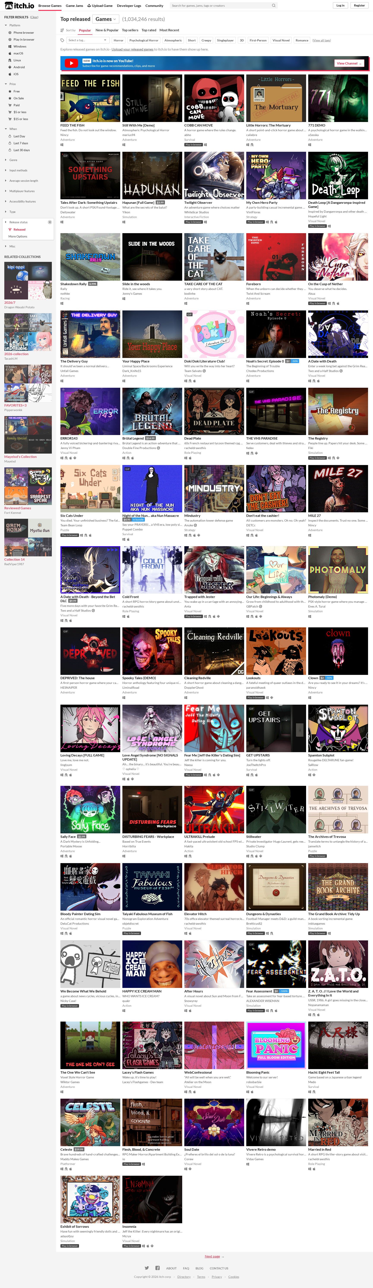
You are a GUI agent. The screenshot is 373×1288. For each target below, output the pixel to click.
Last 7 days (21, 143)
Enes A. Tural (317, 606)
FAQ (186, 1268)
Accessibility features (22, 201)
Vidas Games (255, 1159)
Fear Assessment (259, 991)
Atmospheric (173, 40)
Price (12, 84)
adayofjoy (67, 1236)
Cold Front (130, 597)
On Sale (19, 98)
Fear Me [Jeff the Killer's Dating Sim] (212, 755)
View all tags (321, 40)
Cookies (233, 1277)
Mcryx (126, 1236)
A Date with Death (322, 361)
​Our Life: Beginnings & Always (269, 597)
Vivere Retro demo (261, 1149)
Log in (341, 5)
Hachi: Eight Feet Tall (324, 1072)
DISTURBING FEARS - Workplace (148, 836)
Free (17, 91)
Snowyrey (191, 1001)
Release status (18, 222)
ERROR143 (68, 438)
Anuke (188, 525)
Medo (312, 1082)
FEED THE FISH (72, 125)
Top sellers (130, 30)
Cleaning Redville (197, 678)
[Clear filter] (50, 222)
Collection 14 (14, 559)
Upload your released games (132, 49)
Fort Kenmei (12, 512)
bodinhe (189, 293)
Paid (17, 105)
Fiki (310, 448)
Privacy (217, 1277)
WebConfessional (198, 1072)
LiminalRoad (130, 687)
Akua (311, 293)
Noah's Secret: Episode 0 (265, 361)
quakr (126, 1001)
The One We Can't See (77, 1072)
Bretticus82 (254, 923)
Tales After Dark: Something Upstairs (88, 202)
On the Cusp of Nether (325, 284)
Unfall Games (69, 371)
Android (19, 67)
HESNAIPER (68, 687)
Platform (14, 25)
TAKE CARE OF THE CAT (203, 284)
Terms (201, 1277)
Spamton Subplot (321, 755)
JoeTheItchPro (256, 765)
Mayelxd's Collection (20, 456)
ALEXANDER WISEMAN (262, 1001)
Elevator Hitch (195, 914)
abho (187, 135)
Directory (184, 1277)
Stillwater (253, 836)
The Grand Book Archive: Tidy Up (334, 914)
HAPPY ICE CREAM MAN (141, 991)
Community (154, 5)
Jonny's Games (132, 293)
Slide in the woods (136, 284)
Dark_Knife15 (131, 371)
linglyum (66, 765)
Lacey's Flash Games (138, 1072)
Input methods (18, 170)
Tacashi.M (10, 358)
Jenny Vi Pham (70, 448)
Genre (13, 160)
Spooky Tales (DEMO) (139, 678)
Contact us (219, 1268)
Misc (12, 246)
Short (192, 40)
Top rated (149, 30)
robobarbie (253, 1082)
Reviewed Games (17, 508)
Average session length (23, 180)
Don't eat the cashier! (262, 515)
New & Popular (107, 30)
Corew (188, 1159)
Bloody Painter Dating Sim (80, 914)
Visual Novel (281, 40)
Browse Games (50, 5)
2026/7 (9, 302)
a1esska (313, 135)
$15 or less (21, 119)
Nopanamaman (318, 1005)
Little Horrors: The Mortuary (268, 125)
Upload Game (102, 5)
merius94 (128, 135)
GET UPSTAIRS (258, 755)
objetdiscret (130, 923)
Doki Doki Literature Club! (204, 361)
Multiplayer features (22, 191)
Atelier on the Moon (197, 1082)
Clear (34, 17)
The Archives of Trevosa (327, 836)
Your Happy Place (136, 361)
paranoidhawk (256, 687)
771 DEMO (316, 125)
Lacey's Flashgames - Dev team (142, 1082)
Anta (187, 606)
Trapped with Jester (199, 597)
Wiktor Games (70, 1082)
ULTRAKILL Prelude (199, 836)
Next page (212, 1256)
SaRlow (313, 765)
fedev (250, 448)
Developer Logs (129, 5)
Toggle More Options (28, 236)
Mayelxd (10, 461)
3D (242, 40)
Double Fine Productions (139, 448)
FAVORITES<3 (15, 405)
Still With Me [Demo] (138, 125)
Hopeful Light (317, 216)
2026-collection (16, 354)
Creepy (206, 40)
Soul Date (191, 1149)
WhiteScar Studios (196, 212)
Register (359, 5)
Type (12, 212)
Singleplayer (225, 40)
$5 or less (20, 112)
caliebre (251, 135)
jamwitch (314, 846)
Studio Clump (255, 846)
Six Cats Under (71, 515)
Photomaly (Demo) (322, 597)
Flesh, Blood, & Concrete (141, 1149)
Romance (302, 40)
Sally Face (68, 836)
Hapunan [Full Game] (138, 202)
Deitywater (68, 212)
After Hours (193, 991)
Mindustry (192, 515)
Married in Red (319, 1149)
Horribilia (129, 846)
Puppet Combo (132, 529)
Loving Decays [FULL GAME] (82, 755)
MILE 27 (314, 515)
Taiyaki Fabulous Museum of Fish (147, 914)
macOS (18, 53)
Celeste (66, 1149)
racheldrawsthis (195, 448)
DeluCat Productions (74, 923)
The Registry (318, 438)
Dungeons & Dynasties (263, 914)
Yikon (126, 212)
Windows (20, 46)
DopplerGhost (194, 687)
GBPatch (252, 606)
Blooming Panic (258, 1072)
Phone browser (24, 32)
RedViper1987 (14, 564)
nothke (65, 293)
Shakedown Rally (73, 284)
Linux (17, 60)
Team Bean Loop (71, 525)
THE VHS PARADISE (262, 438)
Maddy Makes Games (74, 1159)
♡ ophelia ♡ (130, 769)
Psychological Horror (144, 40)
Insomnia (129, 1226)
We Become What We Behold (83, 991)
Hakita (188, 846)
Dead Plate (192, 438)
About (171, 1268)
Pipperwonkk (13, 410)
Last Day (19, 136)
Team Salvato (193, 371)
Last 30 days (22, 150)
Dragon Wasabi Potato (19, 307)
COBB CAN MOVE (198, 125)
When (13, 129)
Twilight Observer (198, 202)
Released (19, 229)
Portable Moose (71, 846)
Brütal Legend (133, 438)
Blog (199, 1268)
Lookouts (253, 678)
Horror (118, 40)
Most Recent (169, 30)
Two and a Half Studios (323, 371)
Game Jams (74, 5)
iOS (16, 74)
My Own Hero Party (262, 202)
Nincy (64, 135)
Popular (85, 30)
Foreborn (253, 284)
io (123, 1159)
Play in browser (24, 39)
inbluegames (316, 923)
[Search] (274, 5)
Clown (313, 678)
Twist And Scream (258, 293)
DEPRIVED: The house (77, 678)
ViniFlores (253, 212)
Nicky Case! (68, 1001)
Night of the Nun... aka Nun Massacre (150, 515)
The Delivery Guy (74, 361)
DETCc (251, 525)
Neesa (188, 765)
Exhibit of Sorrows (74, 1226)
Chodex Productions (260, 371)
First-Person (258, 40)
